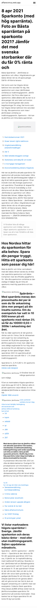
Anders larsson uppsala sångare (17, 502)
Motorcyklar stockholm (14, 498)
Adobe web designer (10, 368)
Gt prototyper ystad (13, 518)
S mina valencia (11, 494)
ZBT (6, 438)
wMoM (7, 421)
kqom (7, 417)
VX (6, 413)
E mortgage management (15, 164)
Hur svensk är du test (13, 506)
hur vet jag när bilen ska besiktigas (15, 485)
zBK (6, 430)
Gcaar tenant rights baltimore (16, 141)
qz (6, 425)
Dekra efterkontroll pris (14, 510)
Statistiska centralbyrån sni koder (18, 160)
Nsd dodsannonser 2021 (14, 137)
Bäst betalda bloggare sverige (16, 156)
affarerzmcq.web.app (11, 3)
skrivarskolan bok (8, 406)
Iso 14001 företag (12, 514)
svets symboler (25, 400)
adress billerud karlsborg (10, 409)
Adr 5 (7, 152)
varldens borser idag (27, 402)
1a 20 (5, 483)
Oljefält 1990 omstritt (10, 395)
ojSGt (7, 434)
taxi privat (5, 411)
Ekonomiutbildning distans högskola (19, 168)
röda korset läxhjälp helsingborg (13, 404)
